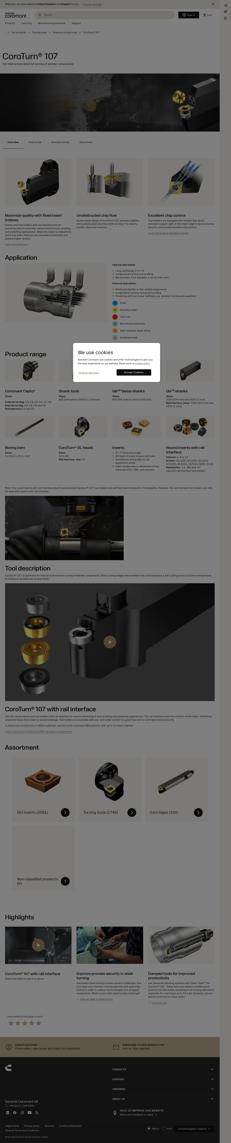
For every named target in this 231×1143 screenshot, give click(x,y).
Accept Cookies (133, 372)
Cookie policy (142, 363)
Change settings (88, 372)
